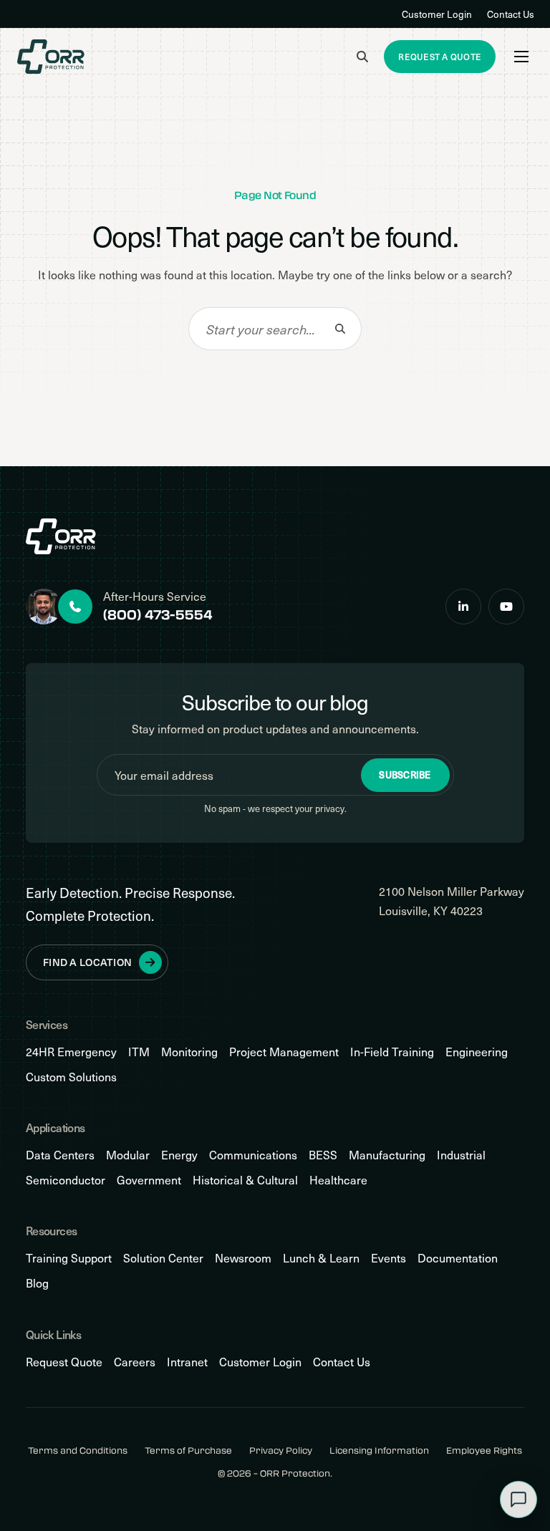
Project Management (284, 1051)
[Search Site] (362, 56)
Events (388, 1257)
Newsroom (243, 1257)
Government (149, 1179)
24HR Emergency (71, 1051)
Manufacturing (387, 1154)
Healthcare (338, 1179)
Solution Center (163, 1257)
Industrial (461, 1154)
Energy (179, 1154)
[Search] (340, 329)
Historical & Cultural (245, 1179)
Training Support (69, 1257)
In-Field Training (392, 1051)
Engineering (476, 1051)
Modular (128, 1154)
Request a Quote (439, 56)
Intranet (187, 1361)
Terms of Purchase (188, 1450)
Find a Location (87, 962)
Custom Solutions (71, 1076)
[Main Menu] (521, 56)
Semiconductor (65, 1179)
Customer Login (437, 14)
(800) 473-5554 (158, 614)
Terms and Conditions (77, 1450)
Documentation (458, 1257)
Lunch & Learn (321, 1257)
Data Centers (60, 1154)
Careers (134, 1361)
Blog (37, 1282)
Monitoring (189, 1051)
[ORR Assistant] (518, 1499)
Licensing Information (379, 1450)
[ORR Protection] (51, 56)
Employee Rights (484, 1450)
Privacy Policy (280, 1450)
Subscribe (404, 774)
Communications (253, 1154)
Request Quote (64, 1361)
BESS (323, 1154)
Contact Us (510, 14)
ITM (139, 1051)
